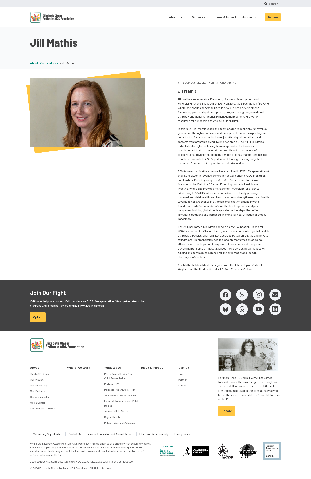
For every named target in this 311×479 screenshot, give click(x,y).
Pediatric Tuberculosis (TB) (120, 390)
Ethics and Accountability (153, 434)
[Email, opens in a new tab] (275, 295)
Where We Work (78, 367)
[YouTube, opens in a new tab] (258, 309)
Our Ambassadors (40, 397)
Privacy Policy (182, 434)
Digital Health (112, 417)
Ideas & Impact (152, 367)
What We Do (113, 367)
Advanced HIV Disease (117, 411)
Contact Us (74, 434)
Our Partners (37, 391)
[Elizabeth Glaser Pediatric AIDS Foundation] (57, 345)
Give (180, 374)
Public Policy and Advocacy (119, 423)
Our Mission (37, 379)
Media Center (37, 403)
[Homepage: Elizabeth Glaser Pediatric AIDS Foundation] (42, 17)
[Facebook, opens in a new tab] (225, 295)
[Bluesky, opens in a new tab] (225, 309)
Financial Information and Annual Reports (110, 434)
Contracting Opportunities (47, 434)
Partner (182, 379)
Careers (182, 385)
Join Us (183, 367)
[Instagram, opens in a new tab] (258, 295)
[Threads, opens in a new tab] (242, 309)
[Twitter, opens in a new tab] (242, 295)
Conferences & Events (43, 408)
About (34, 63)
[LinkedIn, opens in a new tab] (275, 309)
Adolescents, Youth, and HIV (120, 395)
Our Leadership (49, 63)
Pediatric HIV (111, 384)
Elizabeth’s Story (39, 374)
